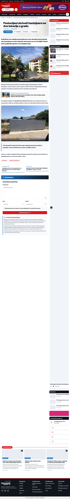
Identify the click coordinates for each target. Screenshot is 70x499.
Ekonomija (25, 14)
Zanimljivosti (48, 488)
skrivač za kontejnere (14, 160)
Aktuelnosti (12, 14)
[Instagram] (65, 1)
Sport (49, 14)
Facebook (18, 31)
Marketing (16, 1)
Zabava (54, 14)
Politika (44, 14)
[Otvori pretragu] (67, 14)
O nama (60, 483)
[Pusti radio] (16, 9)
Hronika (32, 14)
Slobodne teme (61, 14)
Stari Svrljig (48, 485)
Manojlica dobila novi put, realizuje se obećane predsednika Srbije (57, 461)
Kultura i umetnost (49, 483)
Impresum (11, 1)
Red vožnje (35, 487)
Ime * (4, 201)
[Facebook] (63, 1)
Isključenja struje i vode (36, 484)
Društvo (19, 14)
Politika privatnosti (62, 488)
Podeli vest (9, 31)
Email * (27, 201)
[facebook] (2, 491)
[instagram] (5, 491)
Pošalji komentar (24, 212)
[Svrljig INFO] (6, 5)
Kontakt (21, 1)
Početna (3, 17)
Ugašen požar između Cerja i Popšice (33, 461)
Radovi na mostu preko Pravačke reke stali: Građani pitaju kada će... (12, 461)
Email (26, 31)
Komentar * (6, 184)
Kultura (38, 14)
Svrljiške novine (4, 1)
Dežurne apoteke (36, 489)
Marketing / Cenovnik (63, 485)
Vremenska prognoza (37, 491)
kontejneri (4, 160)
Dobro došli (4, 14)
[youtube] (8, 491)
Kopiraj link (35, 31)
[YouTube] (68, 1)
